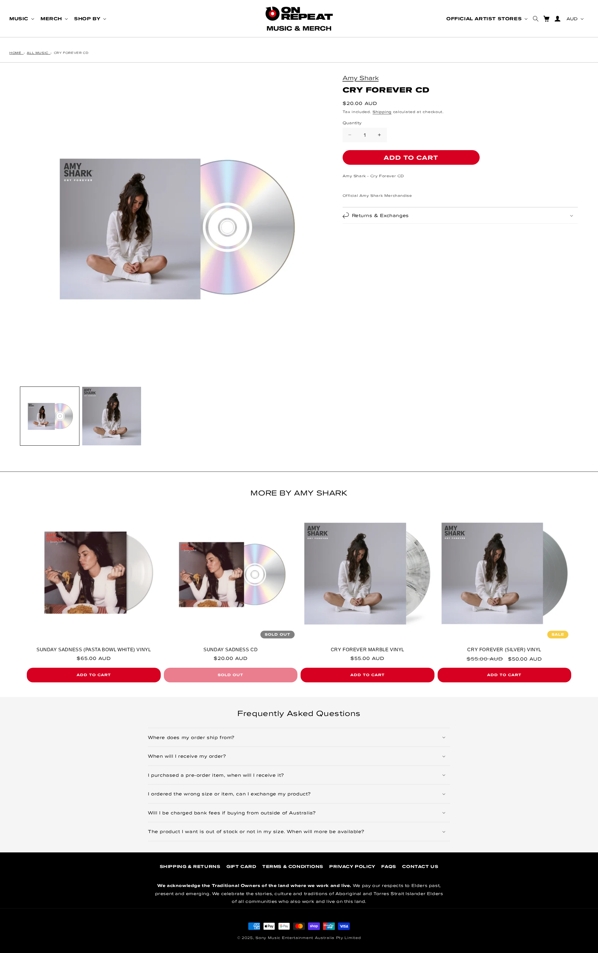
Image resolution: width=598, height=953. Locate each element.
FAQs (388, 866)
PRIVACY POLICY (352, 866)
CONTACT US (420, 866)
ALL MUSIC (38, 52)
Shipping (382, 111)
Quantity (352, 122)
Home (16, 52)
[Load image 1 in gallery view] (49, 416)
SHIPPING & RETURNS (190, 866)
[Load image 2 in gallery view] (111, 416)
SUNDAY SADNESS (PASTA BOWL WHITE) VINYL (93, 649)
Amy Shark (361, 77)
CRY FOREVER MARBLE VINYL (367, 649)
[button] (21, 19)
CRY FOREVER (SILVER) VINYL (504, 649)
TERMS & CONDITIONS (292, 866)
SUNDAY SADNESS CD (230, 649)
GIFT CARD (241, 866)
